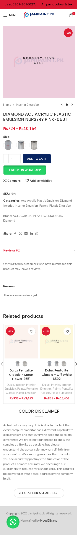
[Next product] (72, 104)
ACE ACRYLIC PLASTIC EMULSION (37, 215)
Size (6, 136)
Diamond (66, 200)
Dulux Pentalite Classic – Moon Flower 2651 (21, 374)
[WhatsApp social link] (36, 234)
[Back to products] (67, 104)
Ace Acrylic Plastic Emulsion (40, 200)
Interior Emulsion (27, 104)
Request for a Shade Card (39, 493)
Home (7, 104)
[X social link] (20, 234)
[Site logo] (39, 15)
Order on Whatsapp (25, 170)
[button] (24, 170)
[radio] (8, 145)
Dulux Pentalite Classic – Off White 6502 (57, 374)
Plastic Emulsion (60, 205)
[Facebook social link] (15, 234)
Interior (8, 205)
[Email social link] (26, 234)
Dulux (10, 384)
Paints (43, 205)
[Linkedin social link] (31, 234)
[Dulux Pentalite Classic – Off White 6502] (56, 341)
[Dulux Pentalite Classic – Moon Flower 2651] (21, 341)
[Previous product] (61, 104)
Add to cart (37, 158)
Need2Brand (48, 520)
